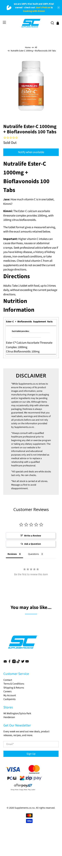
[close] (58, 7)
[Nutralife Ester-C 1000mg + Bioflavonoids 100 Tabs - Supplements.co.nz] (31, 86)
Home (27, 47)
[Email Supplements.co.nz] (5, 662)
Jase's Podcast (43, 7)
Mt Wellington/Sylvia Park (17, 713)
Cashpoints (9, 699)
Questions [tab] (33, 553)
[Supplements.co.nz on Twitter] (22, 662)
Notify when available (31, 152)
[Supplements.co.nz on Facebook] (9, 662)
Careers (7, 691)
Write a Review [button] (32, 535)
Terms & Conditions (13, 684)
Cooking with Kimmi (34, 11)
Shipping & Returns (13, 688)
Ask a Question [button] (32, 543)
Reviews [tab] (12, 553)
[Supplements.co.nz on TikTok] (18, 662)
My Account (9, 695)
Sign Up (31, 754)
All (36, 47)
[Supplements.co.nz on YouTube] (27, 662)
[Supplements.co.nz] (31, 23)
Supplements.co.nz (28, 384)
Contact (7, 680)
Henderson (9, 717)
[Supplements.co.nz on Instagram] (14, 662)
